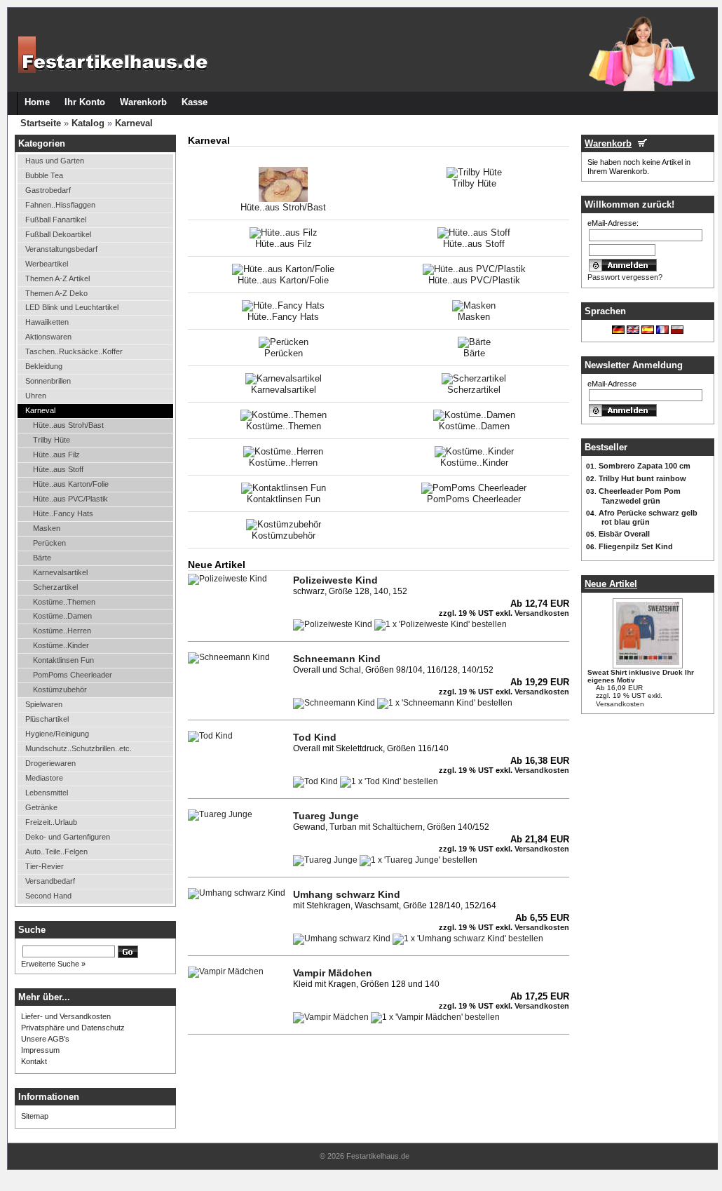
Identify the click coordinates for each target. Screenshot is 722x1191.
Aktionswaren (48, 336)
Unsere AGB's (45, 1039)
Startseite (40, 123)
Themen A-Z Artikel (57, 278)
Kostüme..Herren (62, 630)
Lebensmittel (46, 792)
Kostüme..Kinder (61, 645)
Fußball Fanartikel (55, 219)
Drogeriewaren (50, 763)
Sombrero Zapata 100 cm (644, 466)
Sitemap (34, 1116)
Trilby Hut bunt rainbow (642, 478)
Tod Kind (314, 737)
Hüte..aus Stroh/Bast (68, 425)
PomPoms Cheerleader (72, 675)
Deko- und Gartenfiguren (67, 837)
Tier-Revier (44, 866)
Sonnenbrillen (48, 381)
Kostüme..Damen (62, 616)
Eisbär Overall (624, 534)
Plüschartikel (47, 719)
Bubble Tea (44, 175)
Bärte (42, 557)
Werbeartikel (46, 264)
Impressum (40, 1050)
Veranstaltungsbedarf (61, 249)
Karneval (134, 123)
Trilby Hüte (51, 440)
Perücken (49, 543)
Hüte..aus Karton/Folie (71, 484)
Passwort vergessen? (624, 277)
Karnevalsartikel (60, 572)
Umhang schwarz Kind (346, 894)
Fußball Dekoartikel (58, 234)
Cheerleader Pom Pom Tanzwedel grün (640, 496)
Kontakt (34, 1061)
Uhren (35, 395)
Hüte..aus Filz (56, 454)
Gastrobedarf (48, 190)
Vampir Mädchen (332, 972)
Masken (46, 528)
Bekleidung (43, 366)
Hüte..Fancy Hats (63, 513)
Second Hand (48, 895)
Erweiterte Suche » (53, 964)
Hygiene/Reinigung (57, 733)
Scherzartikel (55, 587)
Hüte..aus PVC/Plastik (70, 498)
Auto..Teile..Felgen (56, 851)
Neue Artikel (611, 584)
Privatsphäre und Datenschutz (73, 1027)
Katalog (87, 123)
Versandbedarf (50, 881)
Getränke (41, 807)
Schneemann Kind (337, 658)
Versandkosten (620, 704)
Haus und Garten (54, 160)
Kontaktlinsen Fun (63, 660)
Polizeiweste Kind (335, 580)
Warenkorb (608, 143)
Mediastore (44, 778)
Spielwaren (43, 704)
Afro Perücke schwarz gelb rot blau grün (648, 518)
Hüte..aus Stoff (58, 469)
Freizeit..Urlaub (51, 822)
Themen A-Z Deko (56, 293)
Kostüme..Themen (64, 602)
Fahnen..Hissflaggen (60, 205)
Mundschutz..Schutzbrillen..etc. (78, 748)
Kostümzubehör (60, 689)
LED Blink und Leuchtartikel (71, 307)
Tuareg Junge (326, 815)
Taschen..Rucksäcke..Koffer (74, 351)
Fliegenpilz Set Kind (636, 546)
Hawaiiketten (47, 322)
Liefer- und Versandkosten (66, 1016)
